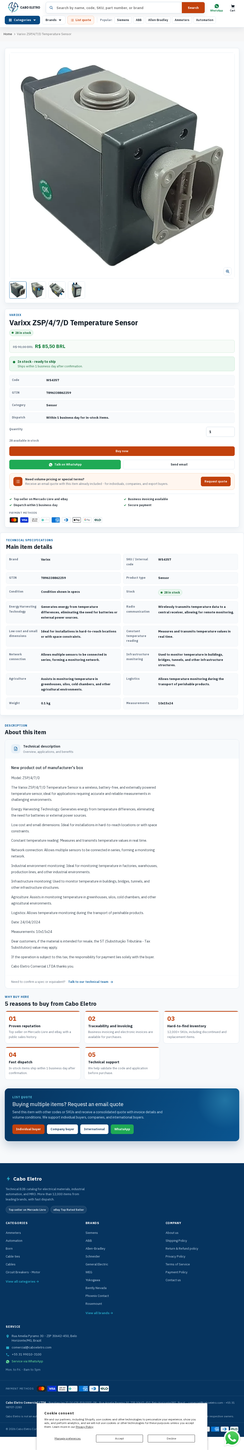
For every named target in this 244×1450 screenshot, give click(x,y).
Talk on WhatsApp (68, 464)
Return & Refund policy (182, 1248)
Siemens (123, 20)
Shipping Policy (176, 1240)
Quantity (15, 429)
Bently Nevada (96, 1288)
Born (9, 1248)
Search (193, 8)
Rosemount (94, 1303)
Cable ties (13, 1256)
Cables (10, 1264)
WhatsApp (122, 1129)
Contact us (173, 1280)
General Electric (97, 1264)
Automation (204, 20)
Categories (22, 20)
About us (172, 1233)
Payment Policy (177, 1272)
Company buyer (62, 1129)
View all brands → (99, 1313)
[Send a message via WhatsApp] (232, 1438)
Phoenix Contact (97, 1296)
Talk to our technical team (88, 982)
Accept (119, 1438)
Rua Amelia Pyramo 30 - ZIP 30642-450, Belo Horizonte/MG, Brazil (44, 1338)
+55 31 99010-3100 (26, 1354)
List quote (83, 20)
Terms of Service (178, 1264)
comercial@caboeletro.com (31, 1347)
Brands (51, 20)
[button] (122, 165)
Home (8, 34)
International (94, 1129)
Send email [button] (179, 464)
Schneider (93, 1256)
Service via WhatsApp (27, 1361)
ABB (139, 20)
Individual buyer (28, 1129)
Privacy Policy (84, 1427)
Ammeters (182, 20)
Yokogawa (93, 1280)
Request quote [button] (215, 481)
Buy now (122, 451)
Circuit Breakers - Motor (23, 1272)
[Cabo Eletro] (23, 7)
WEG (89, 1272)
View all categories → (22, 1281)
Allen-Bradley (158, 20)
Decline (171, 1438)
